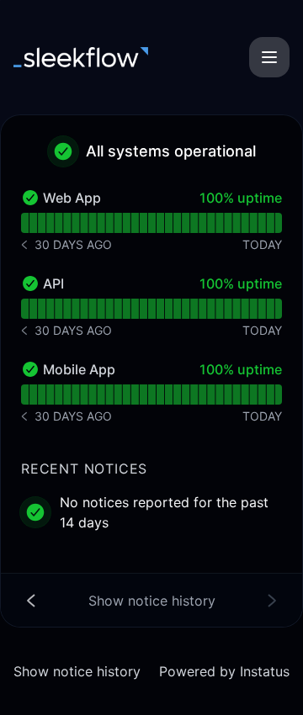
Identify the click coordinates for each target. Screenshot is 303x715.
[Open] (269, 57)
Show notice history (77, 671)
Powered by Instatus (224, 671)
